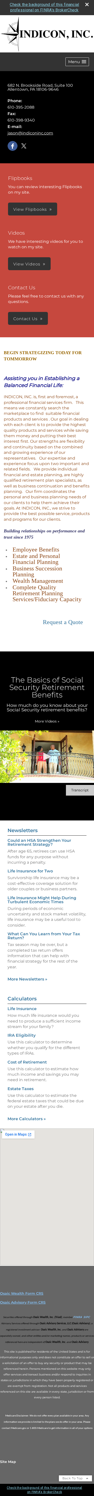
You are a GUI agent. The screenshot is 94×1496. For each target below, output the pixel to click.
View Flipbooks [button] (30, 209)
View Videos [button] (26, 264)
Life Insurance (22, 1008)
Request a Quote (63, 622)
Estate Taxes (21, 1088)
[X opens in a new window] (24, 146)
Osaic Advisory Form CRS (23, 1302)
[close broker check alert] (87, 4)
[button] (77, 61)
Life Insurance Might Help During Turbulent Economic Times (42, 900)
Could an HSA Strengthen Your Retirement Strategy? (39, 842)
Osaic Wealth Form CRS (21, 1293)
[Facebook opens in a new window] (13, 146)
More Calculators (27, 1118)
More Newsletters (27, 979)
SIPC (86, 1317)
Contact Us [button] (25, 318)
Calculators (22, 999)
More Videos (47, 721)
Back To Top (73, 1478)
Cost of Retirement (27, 1062)
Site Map (8, 1461)
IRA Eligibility (22, 1035)
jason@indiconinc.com (30, 133)
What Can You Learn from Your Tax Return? (44, 936)
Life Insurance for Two (30, 871)
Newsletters (23, 830)
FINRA (77, 1317)
